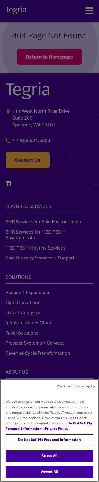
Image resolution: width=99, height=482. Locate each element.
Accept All (49, 471)
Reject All (49, 456)
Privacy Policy (56, 429)
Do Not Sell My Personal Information (49, 440)
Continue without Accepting (76, 386)
